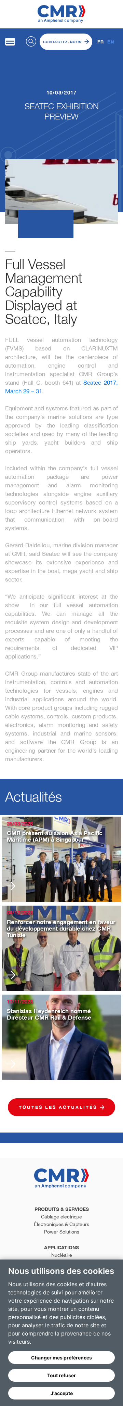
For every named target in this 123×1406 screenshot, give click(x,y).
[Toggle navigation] (10, 42)
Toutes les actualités (58, 1107)
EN (110, 41)
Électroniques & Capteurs (61, 1224)
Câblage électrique (61, 1216)
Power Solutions (61, 1232)
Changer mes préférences (61, 1357)
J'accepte (62, 1393)
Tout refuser (61, 1375)
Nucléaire (61, 1255)
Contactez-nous (62, 42)
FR (100, 41)
